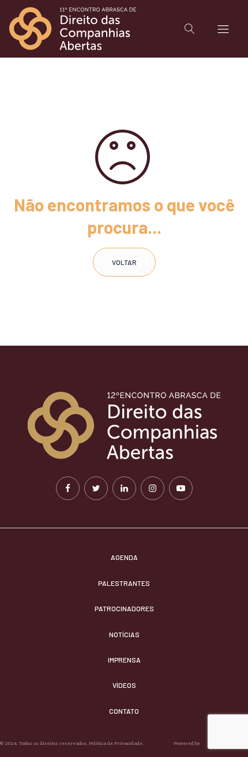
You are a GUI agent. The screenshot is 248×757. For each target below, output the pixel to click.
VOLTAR (124, 262)
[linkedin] (124, 488)
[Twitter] (96, 488)
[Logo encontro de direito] (72, 28)
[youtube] (181, 488)
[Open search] (189, 29)
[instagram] (152, 488)
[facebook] (68, 488)
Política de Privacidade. (117, 743)
